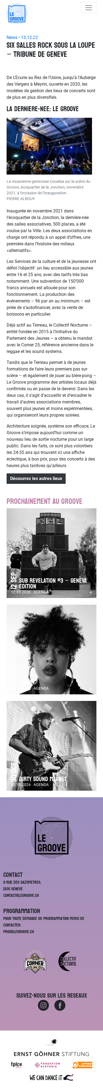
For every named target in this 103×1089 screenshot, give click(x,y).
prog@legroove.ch (18, 932)
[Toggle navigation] (88, 7)
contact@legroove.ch (21, 895)
